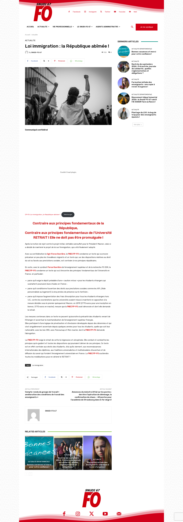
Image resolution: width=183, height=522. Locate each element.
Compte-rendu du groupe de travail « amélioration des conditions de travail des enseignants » (44, 394)
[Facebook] (69, 11)
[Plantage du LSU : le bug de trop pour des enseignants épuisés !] (124, 114)
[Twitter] (101, 11)
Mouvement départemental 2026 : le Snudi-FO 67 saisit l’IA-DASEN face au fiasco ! (144, 99)
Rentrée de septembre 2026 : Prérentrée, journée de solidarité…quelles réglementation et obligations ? (68, 462)
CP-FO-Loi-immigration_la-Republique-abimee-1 (42, 214)
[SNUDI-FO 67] (27, 52)
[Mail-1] (130, 11)
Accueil (27, 35)
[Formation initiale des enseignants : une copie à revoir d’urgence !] (97, 453)
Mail (135, 12)
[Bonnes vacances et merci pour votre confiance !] (39, 453)
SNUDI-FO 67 (36, 52)
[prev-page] (26, 474)
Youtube (122, 12)
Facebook (76, 12)
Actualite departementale (39, 461)
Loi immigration (37, 365)
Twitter (107, 12)
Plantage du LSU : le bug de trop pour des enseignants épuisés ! (144, 114)
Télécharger (68, 214)
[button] (132, 27)
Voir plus (137, 124)
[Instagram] (85, 11)
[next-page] (30, 474)
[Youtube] (115, 11)
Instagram (92, 12)
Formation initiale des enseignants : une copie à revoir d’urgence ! (97, 464)
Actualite (35, 35)
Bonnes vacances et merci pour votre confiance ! (39, 466)
